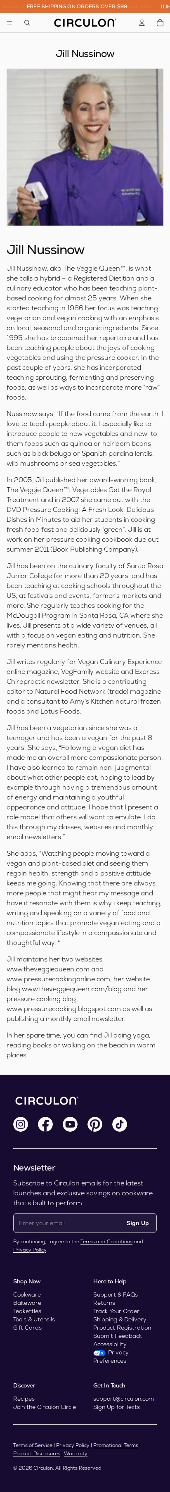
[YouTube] (70, 1124)
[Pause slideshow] (165, 7)
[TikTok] (119, 1124)
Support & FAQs (115, 1294)
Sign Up (138, 1223)
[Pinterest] (94, 1124)
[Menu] (9, 22)
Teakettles (27, 1311)
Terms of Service (32, 1445)
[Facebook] (45, 1124)
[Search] (27, 23)
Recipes (24, 1398)
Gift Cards (27, 1327)
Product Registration (122, 1327)
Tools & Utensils (34, 1319)
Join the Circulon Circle (44, 1407)
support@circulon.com (123, 1398)
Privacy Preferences (111, 1356)
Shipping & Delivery (119, 1319)
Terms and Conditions (106, 1241)
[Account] (142, 23)
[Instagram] (20, 1124)
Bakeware (27, 1302)
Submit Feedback (117, 1336)
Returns (104, 1302)
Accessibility (110, 1344)
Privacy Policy (29, 1250)
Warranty (75, 1453)
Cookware (27, 1294)
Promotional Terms (115, 1445)
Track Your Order (116, 1311)
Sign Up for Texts (116, 1407)
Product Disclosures (36, 1453)
